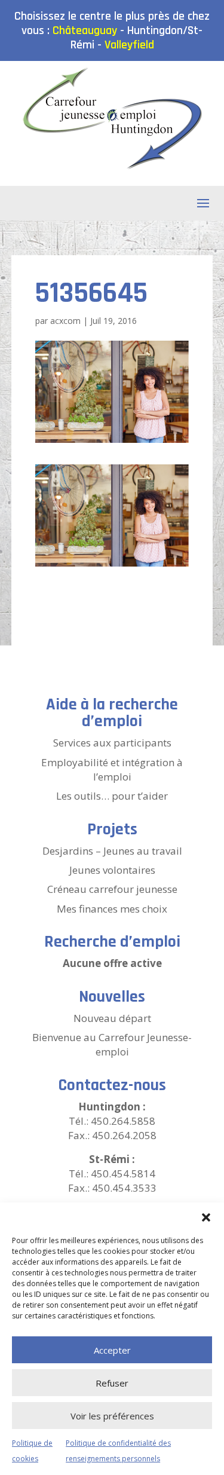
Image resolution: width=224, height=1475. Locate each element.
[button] (206, 1217)
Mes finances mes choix (112, 909)
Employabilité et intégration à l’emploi (112, 769)
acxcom (65, 320)
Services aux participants (112, 742)
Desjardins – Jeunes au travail (112, 851)
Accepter (112, 1350)
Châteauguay (85, 30)
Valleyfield (129, 45)
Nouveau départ (112, 1018)
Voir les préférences (112, 1416)
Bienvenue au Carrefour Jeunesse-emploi (112, 1044)
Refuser (112, 1383)
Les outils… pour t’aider (112, 796)
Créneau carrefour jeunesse (112, 889)
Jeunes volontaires (112, 870)
